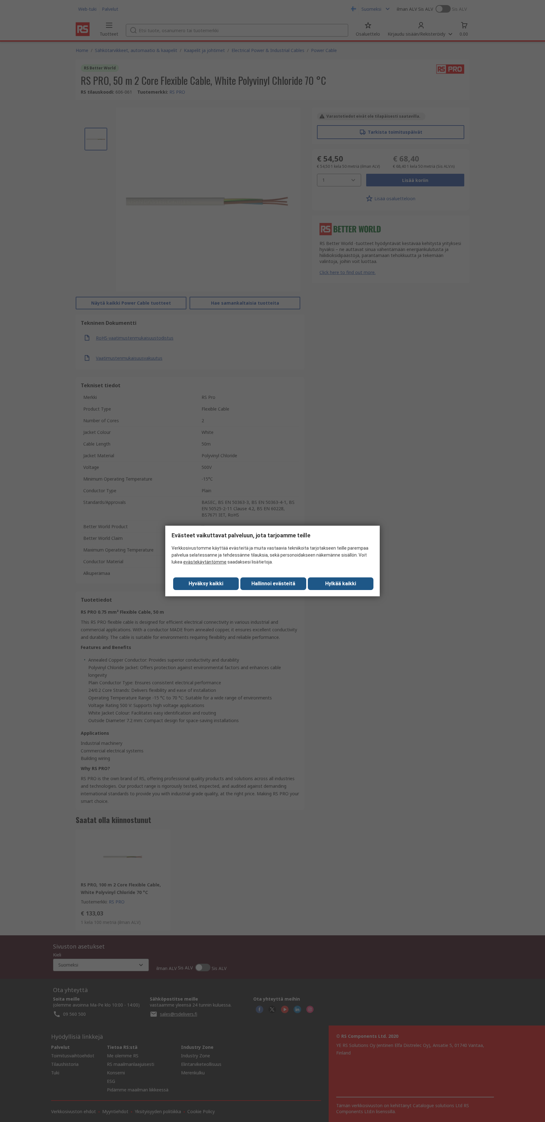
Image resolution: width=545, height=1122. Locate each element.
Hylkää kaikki (340, 584)
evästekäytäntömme (204, 561)
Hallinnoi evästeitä (273, 584)
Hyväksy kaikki (206, 584)
